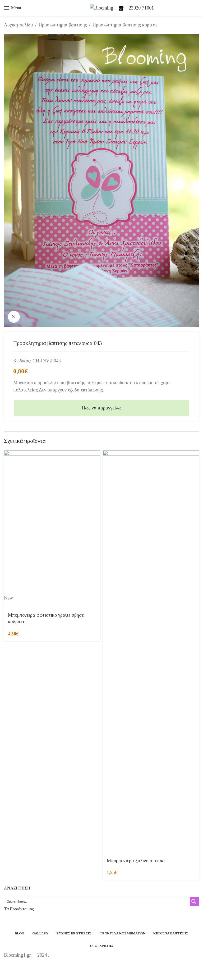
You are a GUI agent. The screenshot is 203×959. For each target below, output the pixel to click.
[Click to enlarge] (14, 317)
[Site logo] (101, 7)
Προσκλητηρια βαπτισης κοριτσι (125, 24)
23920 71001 (141, 8)
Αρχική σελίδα (18, 24)
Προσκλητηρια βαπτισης (63, 24)
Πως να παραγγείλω (101, 408)
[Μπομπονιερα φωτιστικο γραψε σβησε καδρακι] (52, 522)
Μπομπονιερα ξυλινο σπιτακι (136, 860)
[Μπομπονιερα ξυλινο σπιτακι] (151, 648)
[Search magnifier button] (194, 901)
